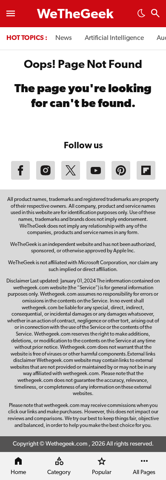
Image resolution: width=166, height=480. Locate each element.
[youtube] (95, 178)
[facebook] (20, 178)
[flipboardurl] (146, 178)
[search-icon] (155, 14)
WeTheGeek (75, 15)
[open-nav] (10, 14)
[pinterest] (121, 178)
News (63, 38)
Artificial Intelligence (114, 38)
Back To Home (83, 126)
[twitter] (70, 178)
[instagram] (45, 178)
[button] (141, 16)
